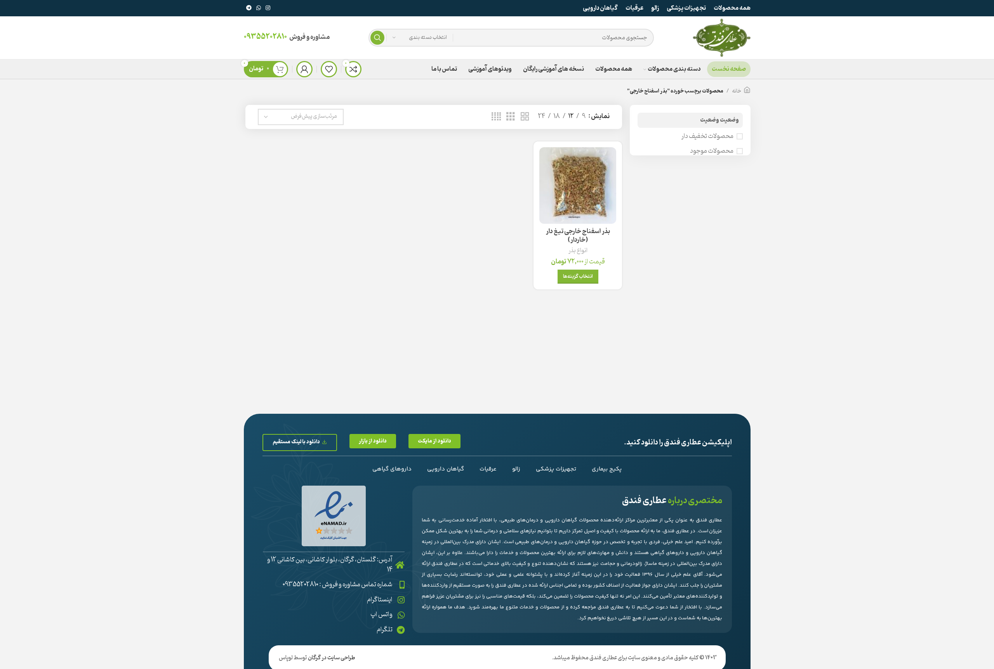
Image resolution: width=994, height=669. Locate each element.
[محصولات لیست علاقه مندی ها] (329, 69)
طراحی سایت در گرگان (331, 658)
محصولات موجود (711, 151)
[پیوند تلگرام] (249, 8)
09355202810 (265, 37)
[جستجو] (377, 38)
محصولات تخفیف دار (707, 136)
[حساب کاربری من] (304, 69)
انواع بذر (577, 251)
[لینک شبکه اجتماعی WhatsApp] (258, 8)
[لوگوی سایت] (721, 37)
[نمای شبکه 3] (510, 117)
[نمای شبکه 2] (525, 117)
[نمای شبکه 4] (496, 117)
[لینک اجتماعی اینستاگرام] (268, 8)
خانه (736, 91)
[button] (434, 441)
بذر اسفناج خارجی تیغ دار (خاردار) (578, 236)
